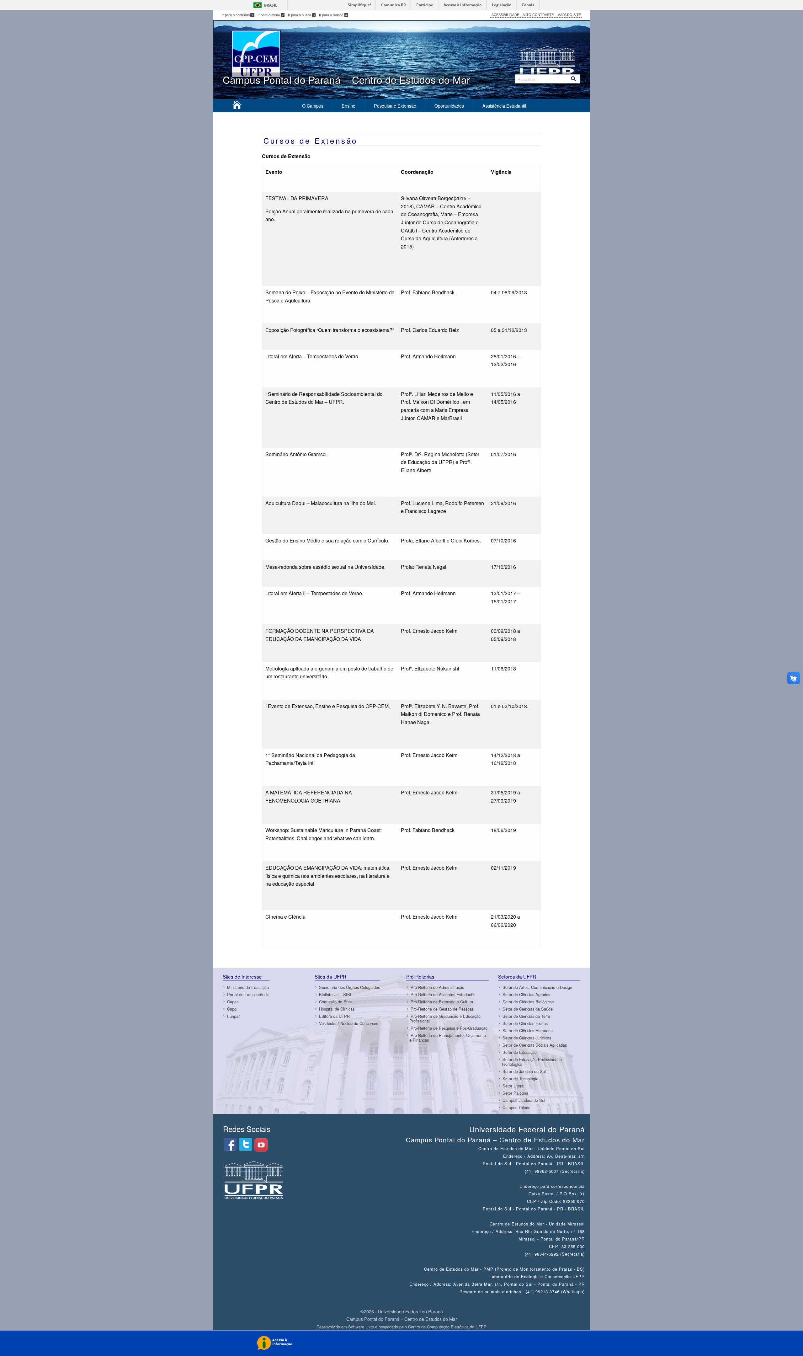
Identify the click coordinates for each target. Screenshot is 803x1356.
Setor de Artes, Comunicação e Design (537, 987)
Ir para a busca (301, 15)
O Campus (312, 105)
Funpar (233, 1016)
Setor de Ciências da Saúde (528, 1009)
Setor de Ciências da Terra (526, 1016)
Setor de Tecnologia (520, 1078)
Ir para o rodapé (333, 15)
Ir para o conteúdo (237, 15)
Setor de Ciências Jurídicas (527, 1038)
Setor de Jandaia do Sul (524, 1071)
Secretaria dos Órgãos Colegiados (349, 987)
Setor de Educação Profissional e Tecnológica (531, 1061)
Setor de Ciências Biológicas (528, 1002)
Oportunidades (449, 105)
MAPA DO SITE (569, 15)
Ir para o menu (271, 15)
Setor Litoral (513, 1086)
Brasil (270, 5)
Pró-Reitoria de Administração (437, 987)
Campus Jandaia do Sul (524, 1100)
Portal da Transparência (248, 994)
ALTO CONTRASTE (538, 15)
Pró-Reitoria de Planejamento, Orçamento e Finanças (447, 1037)
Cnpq (232, 1009)
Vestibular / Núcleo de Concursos (348, 1023)
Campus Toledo (516, 1107)
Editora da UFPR (334, 1016)
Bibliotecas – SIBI (335, 994)
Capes (232, 1002)
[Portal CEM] (237, 106)
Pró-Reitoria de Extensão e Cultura (442, 1002)
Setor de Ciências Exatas (525, 1023)
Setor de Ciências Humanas (527, 1030)
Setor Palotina (515, 1093)
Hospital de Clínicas (336, 1009)
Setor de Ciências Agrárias (526, 994)
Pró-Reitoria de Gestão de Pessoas (442, 1009)
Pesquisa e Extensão (395, 105)
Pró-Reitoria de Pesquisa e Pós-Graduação (449, 1028)
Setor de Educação (520, 1052)
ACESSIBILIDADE (505, 15)
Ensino (348, 105)
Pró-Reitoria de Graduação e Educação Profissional (445, 1018)
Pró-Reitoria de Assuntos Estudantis (443, 994)
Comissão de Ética (336, 1002)
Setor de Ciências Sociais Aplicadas (535, 1045)
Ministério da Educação (248, 987)
